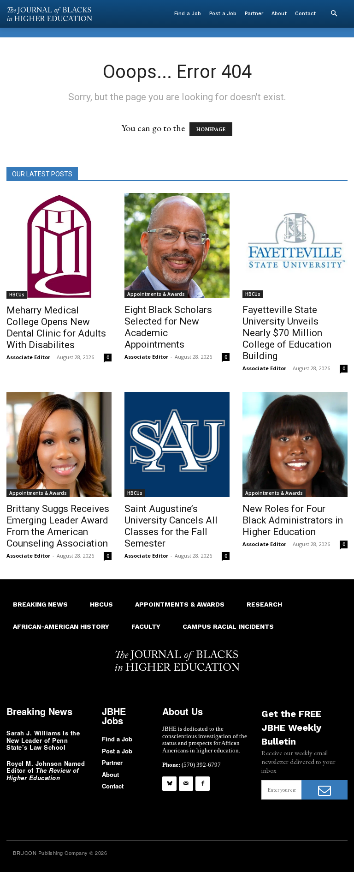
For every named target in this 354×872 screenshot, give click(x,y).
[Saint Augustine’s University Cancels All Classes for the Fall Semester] (177, 444)
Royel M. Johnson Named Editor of (45, 770)
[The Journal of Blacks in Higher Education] (49, 14)
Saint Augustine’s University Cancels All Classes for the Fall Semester (171, 526)
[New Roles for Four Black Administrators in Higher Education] (295, 444)
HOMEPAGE (210, 129)
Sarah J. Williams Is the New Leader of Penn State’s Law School (43, 740)
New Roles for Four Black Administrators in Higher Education (292, 520)
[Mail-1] (186, 783)
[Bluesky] (169, 783)
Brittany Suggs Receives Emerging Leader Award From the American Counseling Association (57, 526)
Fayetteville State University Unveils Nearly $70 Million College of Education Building (286, 332)
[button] (334, 14)
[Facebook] (202, 783)
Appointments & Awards (156, 294)
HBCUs (16, 294)
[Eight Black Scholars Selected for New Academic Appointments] (177, 245)
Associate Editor (28, 357)
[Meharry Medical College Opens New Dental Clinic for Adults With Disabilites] (59, 246)
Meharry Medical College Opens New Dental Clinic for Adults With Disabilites (56, 327)
